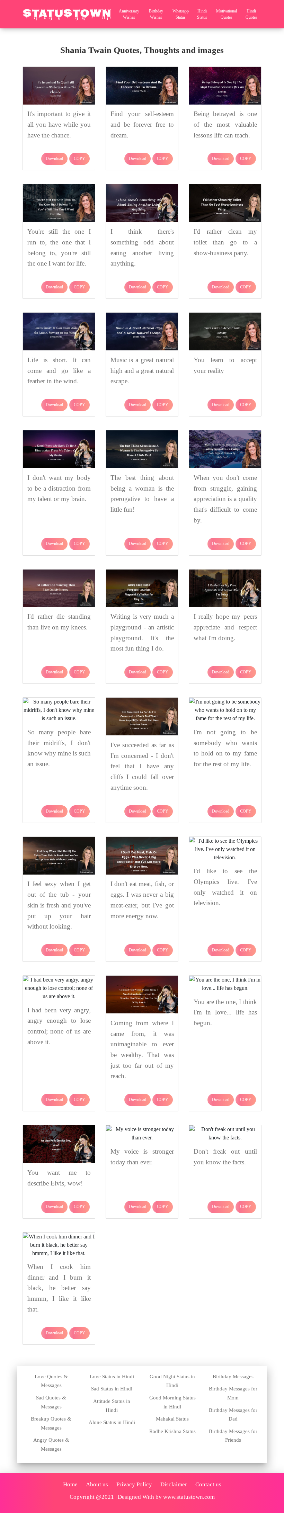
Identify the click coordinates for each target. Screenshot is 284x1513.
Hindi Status (202, 14)
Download (54, 158)
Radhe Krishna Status (172, 1431)
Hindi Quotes (251, 14)
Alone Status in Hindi (112, 1422)
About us (97, 1484)
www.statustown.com (189, 1497)
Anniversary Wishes (129, 14)
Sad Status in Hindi (111, 1388)
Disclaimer (173, 1484)
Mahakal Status (172, 1419)
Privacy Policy (134, 1484)
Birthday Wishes (156, 14)
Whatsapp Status (180, 14)
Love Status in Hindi (112, 1376)
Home (70, 1484)
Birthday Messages (233, 1376)
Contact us (208, 1484)
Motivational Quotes (226, 14)
